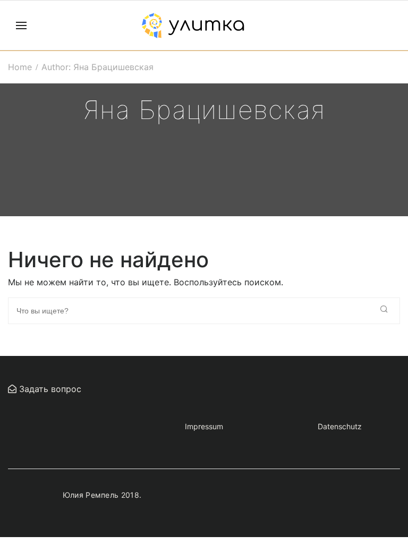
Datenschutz (340, 426)
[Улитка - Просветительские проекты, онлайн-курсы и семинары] (193, 25)
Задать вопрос (48, 389)
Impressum (204, 426)
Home (20, 67)
